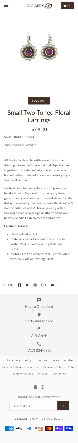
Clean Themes (55, 419)
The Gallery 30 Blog (18, 360)
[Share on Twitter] (27, 285)
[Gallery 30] (39, 5)
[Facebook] (35, 387)
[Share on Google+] (43, 285)
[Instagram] (42, 387)
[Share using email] (52, 285)
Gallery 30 (29, 419)
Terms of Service (22, 373)
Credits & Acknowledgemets (21, 367)
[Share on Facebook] (19, 285)
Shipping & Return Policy (60, 367)
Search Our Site (62, 360)
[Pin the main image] (35, 285)
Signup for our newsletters (39, 397)
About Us (42, 360)
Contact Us (59, 373)
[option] (39, 50)
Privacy (43, 373)
